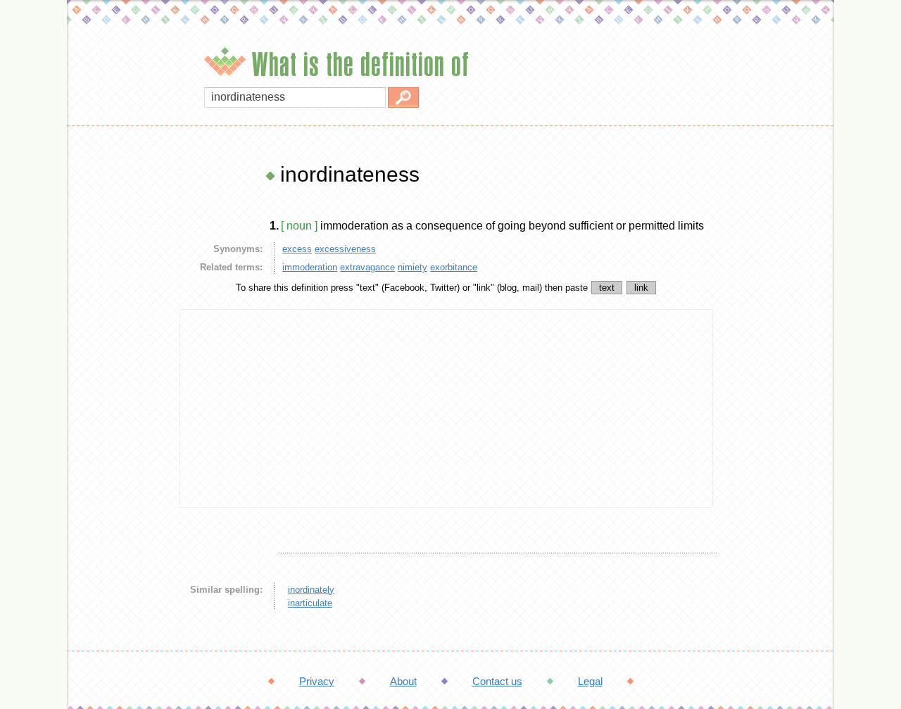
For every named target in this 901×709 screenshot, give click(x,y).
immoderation (309, 267)
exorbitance (453, 267)
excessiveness (345, 249)
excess (297, 249)
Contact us (497, 681)
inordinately (311, 589)
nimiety (412, 267)
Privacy (316, 681)
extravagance (367, 267)
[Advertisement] (119, 373)
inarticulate (310, 603)
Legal (590, 681)
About (403, 681)
